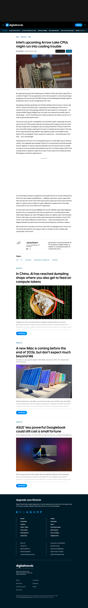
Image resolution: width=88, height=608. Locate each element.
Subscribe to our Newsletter (58, 543)
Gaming (22, 524)
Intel (17, 260)
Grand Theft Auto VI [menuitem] (14, 30)
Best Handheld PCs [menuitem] (54, 30)
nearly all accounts (24, 93)
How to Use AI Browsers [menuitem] (67, 30)
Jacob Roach (20, 51)
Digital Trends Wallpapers (57, 548)
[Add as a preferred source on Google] (60, 51)
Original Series (55, 536)
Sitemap (34, 586)
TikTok (31, 512)
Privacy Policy (36, 580)
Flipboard (41, 512)
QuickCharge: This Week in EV (42, 260)
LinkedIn (37, 512)
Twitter (24, 512)
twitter (30, 249)
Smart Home (24, 530)
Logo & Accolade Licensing (27, 554)
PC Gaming (28, 260)
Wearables (54, 521)
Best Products (54, 530)
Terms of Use (19, 589)
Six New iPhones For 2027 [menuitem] (29, 30)
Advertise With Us (25, 548)
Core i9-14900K (36, 210)
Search (85, 25)
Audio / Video (24, 527)
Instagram (20, 512)
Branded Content (55, 546)
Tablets (52, 519)
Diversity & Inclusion (21, 586)
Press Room (35, 583)
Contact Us (23, 546)
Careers (18, 580)
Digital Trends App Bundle (57, 554)
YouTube (27, 512)
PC (22, 260)
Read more (21, 333)
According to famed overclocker (26, 105)
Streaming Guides (56, 527)
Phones (22, 519)
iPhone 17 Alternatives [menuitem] (82, 30)
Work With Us (19, 583)
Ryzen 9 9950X (32, 112)
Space (52, 524)
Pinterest (34, 512)
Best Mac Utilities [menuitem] (42, 30)
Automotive (23, 536)
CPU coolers (55, 124)
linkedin (27, 249)
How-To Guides (55, 533)
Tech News (55, 260)
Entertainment (24, 533)
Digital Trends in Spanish (57, 551)
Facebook (17, 512)
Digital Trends (11, 27)
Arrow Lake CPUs (64, 93)
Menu (3, 25)
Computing (23, 521)
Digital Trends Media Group (25, 597)
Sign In (78, 25)
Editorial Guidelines (25, 551)
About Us (22, 543)
